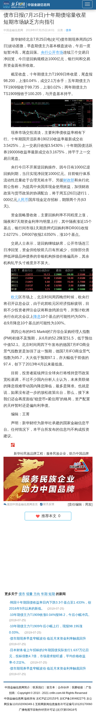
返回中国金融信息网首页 (22, 504)
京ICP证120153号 (47, 698)
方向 (37, 594)
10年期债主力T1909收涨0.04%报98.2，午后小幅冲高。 (50, 615)
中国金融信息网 (14, 698)
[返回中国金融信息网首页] (13, 445)
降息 (37, 317)
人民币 (22, 200)
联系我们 (38, 687)
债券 (68, 30)
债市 (22, 594)
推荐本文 (50, 516)
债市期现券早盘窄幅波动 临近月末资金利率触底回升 (48, 638)
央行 (44, 52)
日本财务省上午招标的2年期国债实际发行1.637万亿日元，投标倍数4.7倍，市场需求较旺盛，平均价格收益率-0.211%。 (49, 656)
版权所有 (29, 698)
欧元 (14, 297)
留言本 (51, 687)
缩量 (29, 594)
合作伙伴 (63, 687)
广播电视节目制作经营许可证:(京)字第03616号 (48, 709)
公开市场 (55, 52)
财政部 (68, 180)
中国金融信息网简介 (17, 687)
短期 (51, 594)
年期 (44, 594)
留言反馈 (48, 504)
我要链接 (77, 687)
